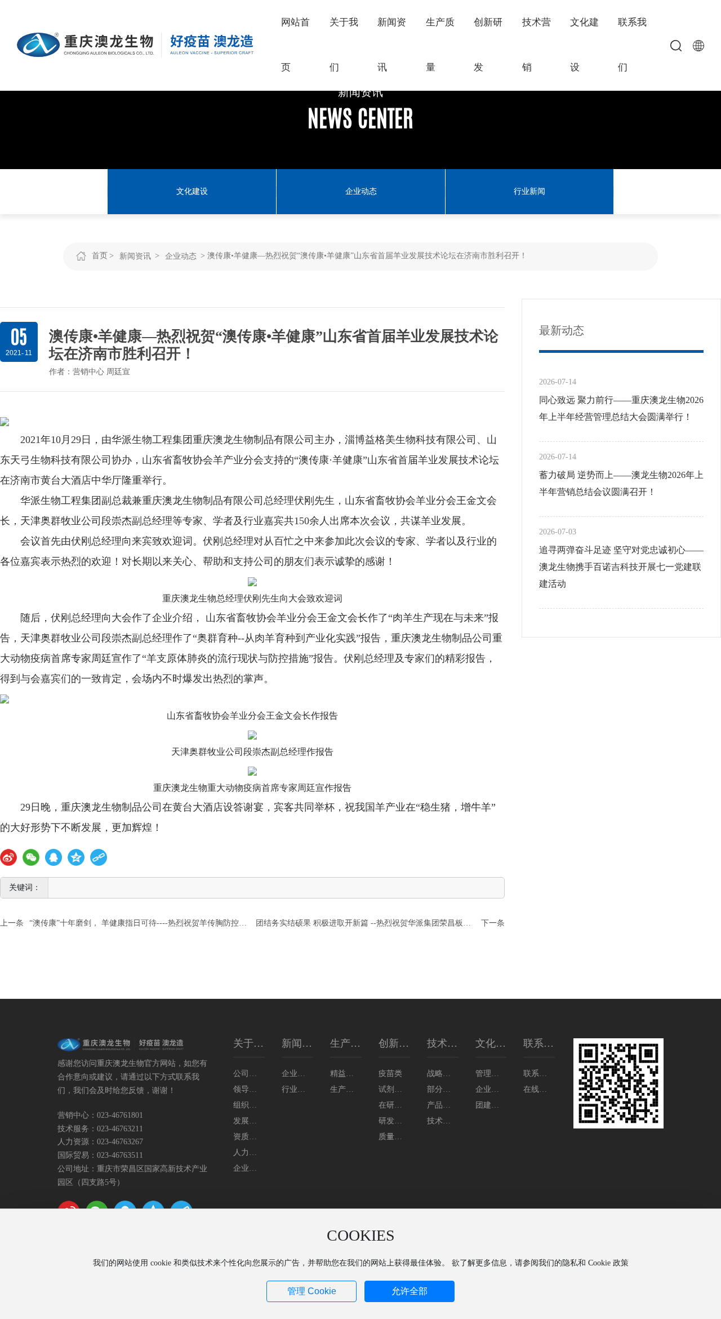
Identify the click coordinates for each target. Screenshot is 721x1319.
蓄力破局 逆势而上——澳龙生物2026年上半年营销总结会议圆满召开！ (621, 483)
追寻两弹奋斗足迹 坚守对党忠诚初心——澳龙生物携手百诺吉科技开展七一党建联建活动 (621, 566)
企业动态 (361, 191)
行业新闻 (529, 191)
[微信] (31, 857)
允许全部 (409, 1291)
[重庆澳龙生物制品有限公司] (135, 44)
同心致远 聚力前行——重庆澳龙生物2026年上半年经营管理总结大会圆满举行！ (621, 408)
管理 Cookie (311, 1291)
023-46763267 (120, 1141)
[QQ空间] (76, 857)
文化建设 (192, 191)
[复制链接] (98, 857)
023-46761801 (120, 1115)
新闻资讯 (360, 92)
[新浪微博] (8, 857)
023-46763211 (120, 1129)
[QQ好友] (53, 857)
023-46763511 (120, 1155)
